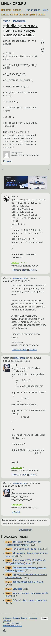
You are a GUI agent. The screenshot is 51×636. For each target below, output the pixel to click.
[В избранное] (42, 41)
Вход (45, 10)
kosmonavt (16, 467)
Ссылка (8, 161)
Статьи (5, 14)
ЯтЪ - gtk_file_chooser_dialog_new (30, 600)
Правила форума (20, 618)
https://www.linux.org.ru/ (12, 626)
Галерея (16, 10)
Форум (14, 14)
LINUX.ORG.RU (13, 3)
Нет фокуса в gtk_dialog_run (27, 549)
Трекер (33, 14)
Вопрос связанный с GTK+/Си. (28, 582)
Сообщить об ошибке (11, 623)
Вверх (44, 618)
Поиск (41, 14)
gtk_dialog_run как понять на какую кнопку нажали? (20, 30)
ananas (15, 262)
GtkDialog (17, 589)
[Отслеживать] (42, 50)
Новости (6, 10)
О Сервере (7, 618)
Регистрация (33, 10)
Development (19, 21)
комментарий (20, 278)
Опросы (23, 14)
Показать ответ (19, 270)
